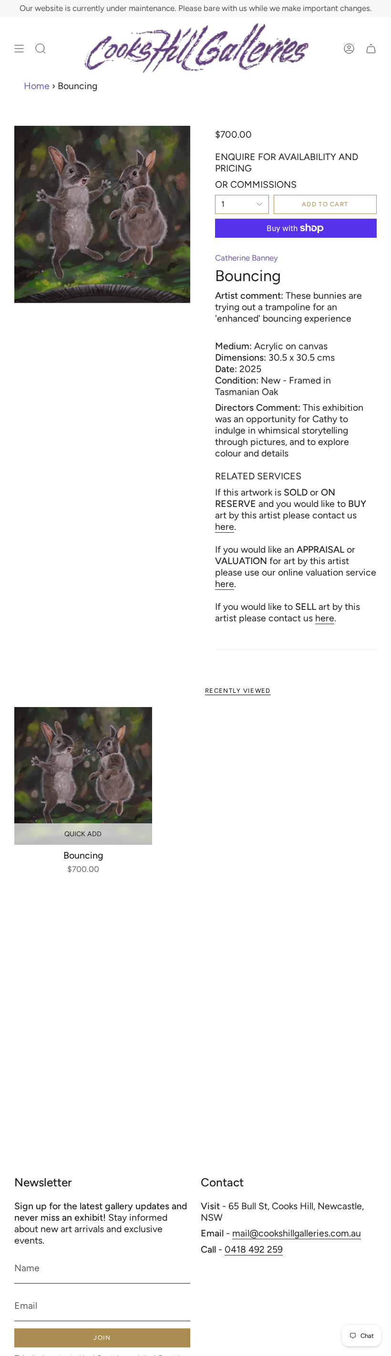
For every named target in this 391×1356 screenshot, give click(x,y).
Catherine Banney (246, 258)
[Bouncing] (83, 776)
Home (37, 85)
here (224, 526)
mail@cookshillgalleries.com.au (296, 1233)
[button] (40, 48)
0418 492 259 (254, 1249)
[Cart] (371, 48)
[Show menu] (19, 48)
